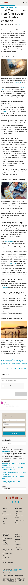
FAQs (16, 523)
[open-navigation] (26, 2)
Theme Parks (18, 549)
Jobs (3, 521)
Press (4, 524)
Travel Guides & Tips (7, 5)
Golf (16, 542)
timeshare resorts (9, 241)
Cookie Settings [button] (13, 570)
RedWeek (21, 24)
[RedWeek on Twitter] (15, 502)
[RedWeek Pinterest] (18, 502)
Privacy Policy (5, 570)
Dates (4, 422)
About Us (4, 511)
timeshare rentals (19, 360)
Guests (5, 427)
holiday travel (6, 359)
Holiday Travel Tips (14, 7)
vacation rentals (7, 363)
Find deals (14, 433)
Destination (6, 418)
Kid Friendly (18, 544)
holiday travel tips (13, 359)
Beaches (17, 539)
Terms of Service (18, 569)
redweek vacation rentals (9, 360)
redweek (20, 359)
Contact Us (5, 518)
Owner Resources (19, 520)
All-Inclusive (18, 536)
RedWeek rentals (11, 263)
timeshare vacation (13, 361)
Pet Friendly (18, 547)
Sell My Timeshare (7, 562)
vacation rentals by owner (17, 363)
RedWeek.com (18, 82)
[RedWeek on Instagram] (12, 502)
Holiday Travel (5, 7)
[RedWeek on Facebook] (9, 502)
